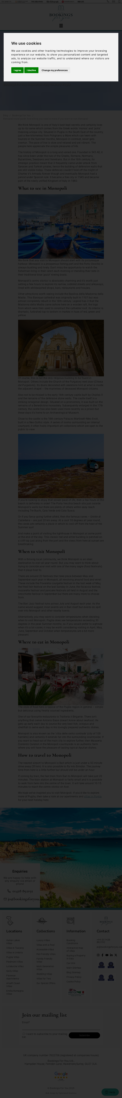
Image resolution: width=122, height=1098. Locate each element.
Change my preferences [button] (55, 70)
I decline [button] (31, 70)
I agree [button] (17, 70)
